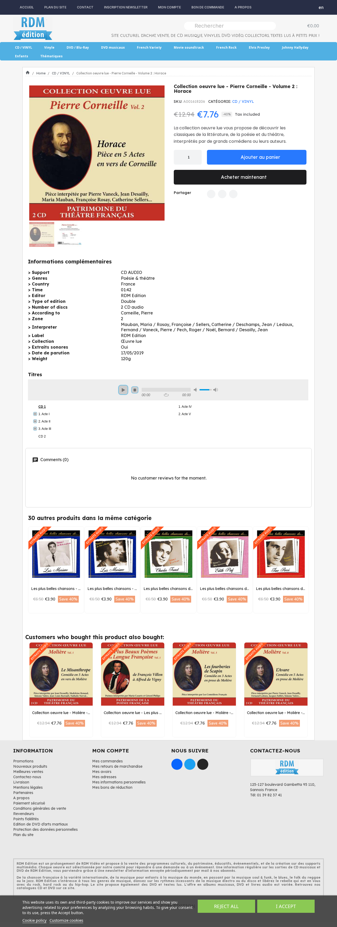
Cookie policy (34, 920)
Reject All (226, 906)
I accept (286, 906)
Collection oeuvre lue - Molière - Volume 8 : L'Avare (291, 712)
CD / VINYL (23, 47)
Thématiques (51, 56)
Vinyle (49, 47)
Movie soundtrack (189, 47)
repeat (166, 395)
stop (134, 390)
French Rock (226, 47)
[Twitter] (222, 194)
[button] (35, 153)
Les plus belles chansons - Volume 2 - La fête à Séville (134, 588)
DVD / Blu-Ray (78, 47)
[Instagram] (203, 764)
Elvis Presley (259, 47)
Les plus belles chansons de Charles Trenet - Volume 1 (190, 588)
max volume (215, 390)
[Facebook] (211, 194)
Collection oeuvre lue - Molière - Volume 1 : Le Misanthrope (83, 712)
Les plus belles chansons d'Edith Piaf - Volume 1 (242, 588)
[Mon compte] (309, 7)
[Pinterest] (233, 194)
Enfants (21, 56)
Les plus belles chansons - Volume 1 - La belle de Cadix (79, 588)
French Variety (149, 47)
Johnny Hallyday (295, 47)
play (123, 390)
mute (196, 390)
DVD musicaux (113, 47)
